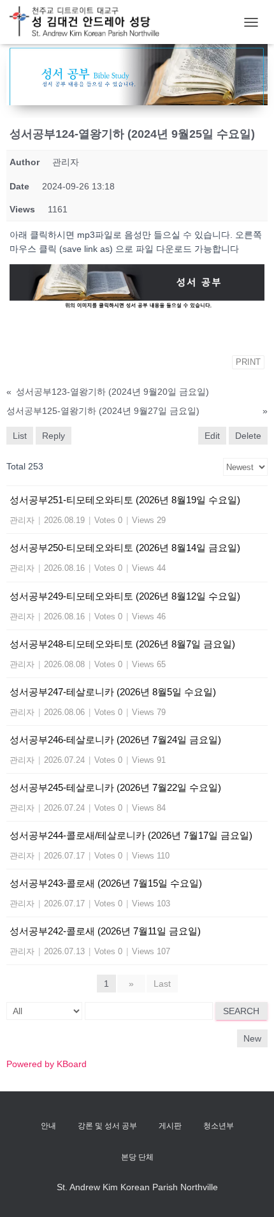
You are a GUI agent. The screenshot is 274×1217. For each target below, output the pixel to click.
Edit (212, 436)
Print (248, 362)
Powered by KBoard (46, 1064)
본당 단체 (137, 1157)
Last (162, 983)
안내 (48, 1125)
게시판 (170, 1125)
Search (241, 1011)
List (20, 436)
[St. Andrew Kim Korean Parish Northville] (89, 22)
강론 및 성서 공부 (107, 1125)
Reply (53, 436)
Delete (248, 436)
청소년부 (218, 1125)
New (252, 1038)
